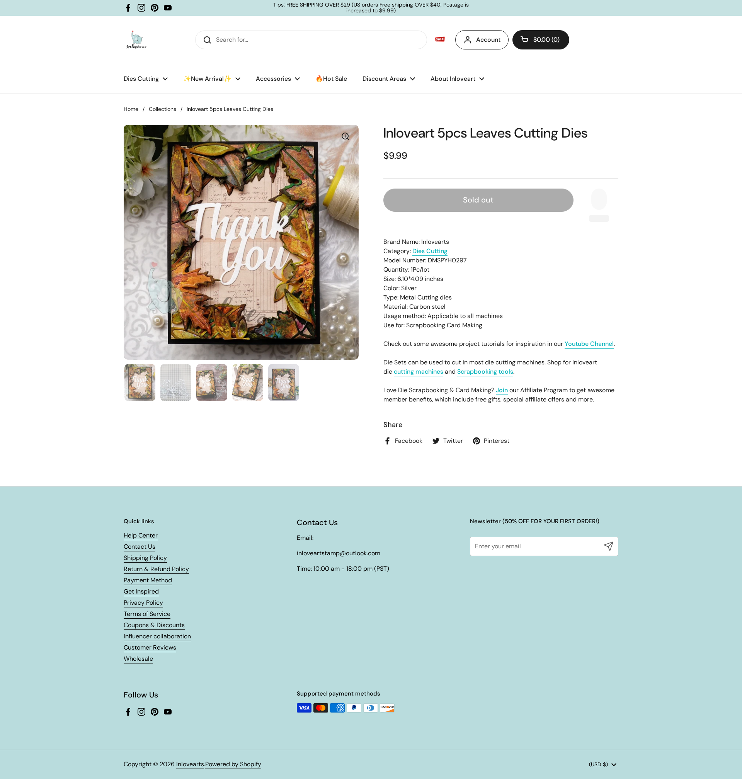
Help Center (141, 535)
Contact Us (139, 547)
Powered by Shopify (233, 764)
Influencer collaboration (157, 636)
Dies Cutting (430, 251)
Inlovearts (190, 764)
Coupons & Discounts (154, 625)
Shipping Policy (145, 558)
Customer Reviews (150, 647)
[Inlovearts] (136, 39)
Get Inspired (141, 591)
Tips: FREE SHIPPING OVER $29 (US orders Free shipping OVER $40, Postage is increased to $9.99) (371, 8)
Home (131, 108)
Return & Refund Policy (156, 569)
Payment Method (148, 580)
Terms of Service (147, 614)
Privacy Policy (143, 603)
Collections (162, 108)
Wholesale (138, 659)
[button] (540, 39)
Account (488, 40)
